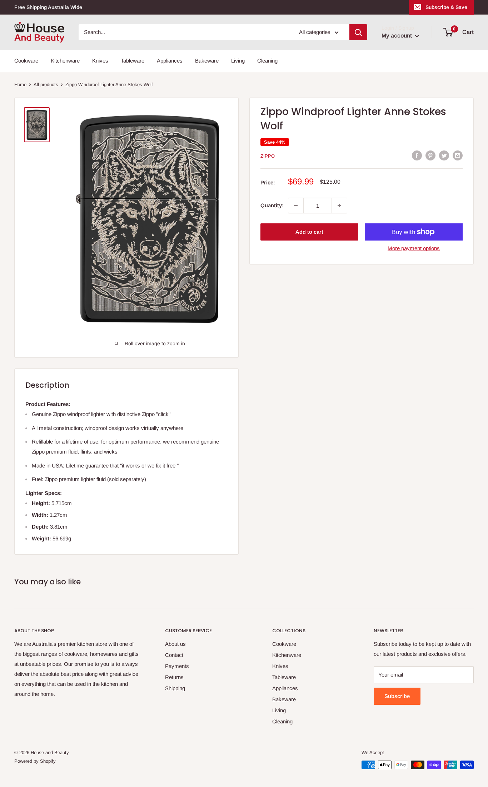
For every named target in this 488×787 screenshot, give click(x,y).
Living (238, 61)
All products (46, 84)
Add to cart (309, 232)
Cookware (26, 61)
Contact (174, 655)
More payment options (414, 248)
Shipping (175, 688)
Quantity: (272, 205)
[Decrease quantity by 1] (295, 205)
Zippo (267, 156)
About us (175, 644)
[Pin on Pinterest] (430, 155)
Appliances (170, 61)
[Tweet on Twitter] (444, 155)
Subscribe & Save (446, 7)
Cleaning (267, 61)
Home (20, 84)
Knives (100, 61)
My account (397, 36)
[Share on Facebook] (417, 155)
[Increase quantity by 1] (339, 205)
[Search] (358, 32)
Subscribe (397, 696)
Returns (174, 677)
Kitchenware (65, 61)
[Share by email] (458, 155)
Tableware (132, 61)
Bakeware (207, 61)
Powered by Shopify (35, 761)
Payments (177, 666)
